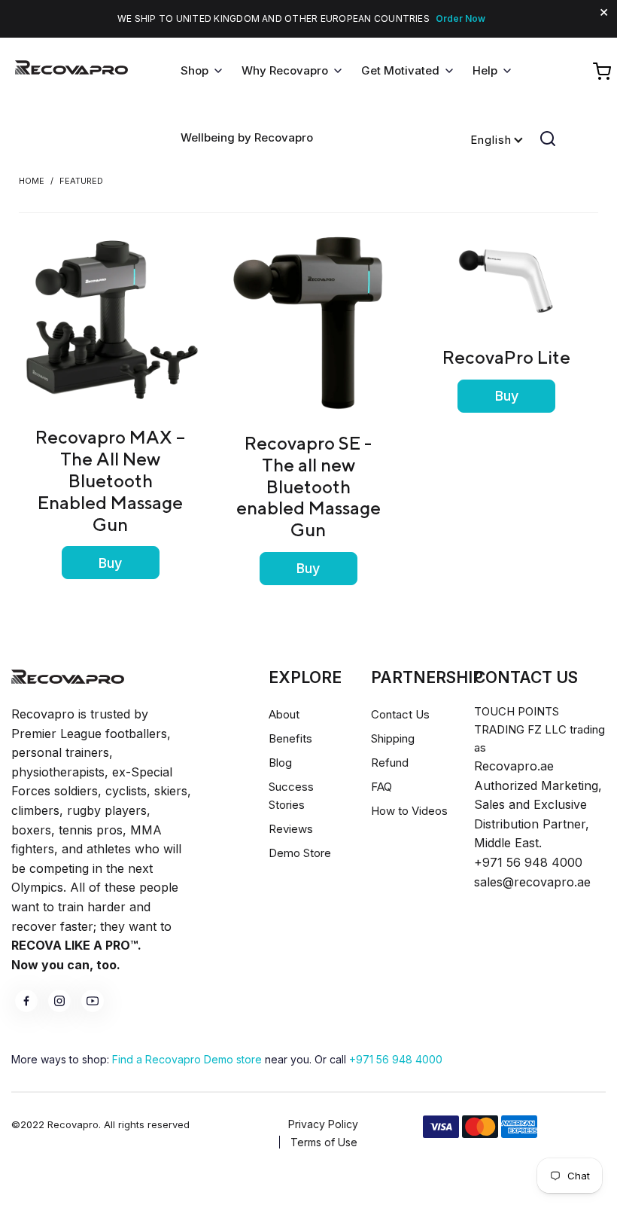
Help (485, 70)
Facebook (26, 1001)
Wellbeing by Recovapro (247, 137)
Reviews (291, 829)
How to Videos (409, 811)
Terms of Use (323, 1142)
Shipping (393, 738)
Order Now (460, 18)
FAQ (381, 786)
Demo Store (300, 853)
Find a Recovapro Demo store (187, 1059)
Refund (390, 762)
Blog (280, 762)
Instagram (59, 1001)
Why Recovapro (285, 70)
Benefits (290, 738)
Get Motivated (400, 70)
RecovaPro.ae (71, 71)
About (284, 714)
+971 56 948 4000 (395, 1059)
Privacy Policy (323, 1124)
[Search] (548, 139)
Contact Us (400, 714)
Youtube (92, 1001)
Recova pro (67, 677)
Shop (194, 70)
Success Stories (291, 795)
